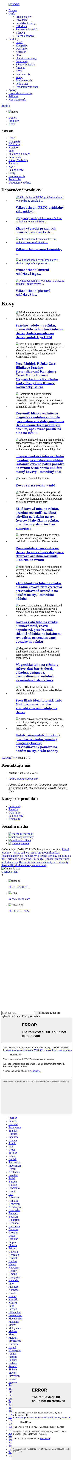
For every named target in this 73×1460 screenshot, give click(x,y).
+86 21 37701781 (19, 886)
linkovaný (28, 836)
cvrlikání (26, 840)
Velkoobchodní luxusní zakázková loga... (32, 272)
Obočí (19, 42)
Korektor (21, 51)
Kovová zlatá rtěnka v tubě (35, 485)
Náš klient (21, 26)
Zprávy (13, 89)
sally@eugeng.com (19, 898)
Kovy (19, 70)
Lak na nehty (23, 74)
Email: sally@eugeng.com (23, 778)
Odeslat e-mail (9, 871)
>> (15, 757)
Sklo (18, 54)
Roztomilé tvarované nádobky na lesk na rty (43, 862)
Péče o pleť (22, 83)
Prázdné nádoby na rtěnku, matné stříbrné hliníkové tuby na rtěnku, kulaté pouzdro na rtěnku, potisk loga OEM (39, 331)
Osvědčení (21, 19)
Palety (19, 77)
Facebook (27, 833)
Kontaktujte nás (17, 99)
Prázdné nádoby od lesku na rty (18, 855)
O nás (12, 13)
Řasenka (20, 67)
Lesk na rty (22, 61)
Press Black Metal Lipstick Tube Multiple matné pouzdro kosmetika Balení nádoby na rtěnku (39, 706)
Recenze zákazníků (26, 29)
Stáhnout (13, 96)
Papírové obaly (24, 80)
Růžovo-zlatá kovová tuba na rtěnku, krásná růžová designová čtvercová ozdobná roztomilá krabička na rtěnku (40, 554)
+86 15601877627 (19, 910)
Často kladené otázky (20, 93)
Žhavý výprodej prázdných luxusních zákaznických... (36, 230)
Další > (10, 757)
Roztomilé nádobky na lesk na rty (24, 858)
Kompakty (21, 45)
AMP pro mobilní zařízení (45, 852)
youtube (24, 843)
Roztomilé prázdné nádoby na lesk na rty (24, 865)
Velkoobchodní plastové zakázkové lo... (33, 292)
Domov (13, 10)
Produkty (14, 39)
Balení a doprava (25, 35)
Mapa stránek (21, 852)
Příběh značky (24, 16)
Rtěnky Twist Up (25, 64)
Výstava (20, 32)
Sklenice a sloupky (26, 58)
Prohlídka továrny (26, 23)
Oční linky (21, 48)
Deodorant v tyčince (27, 86)
